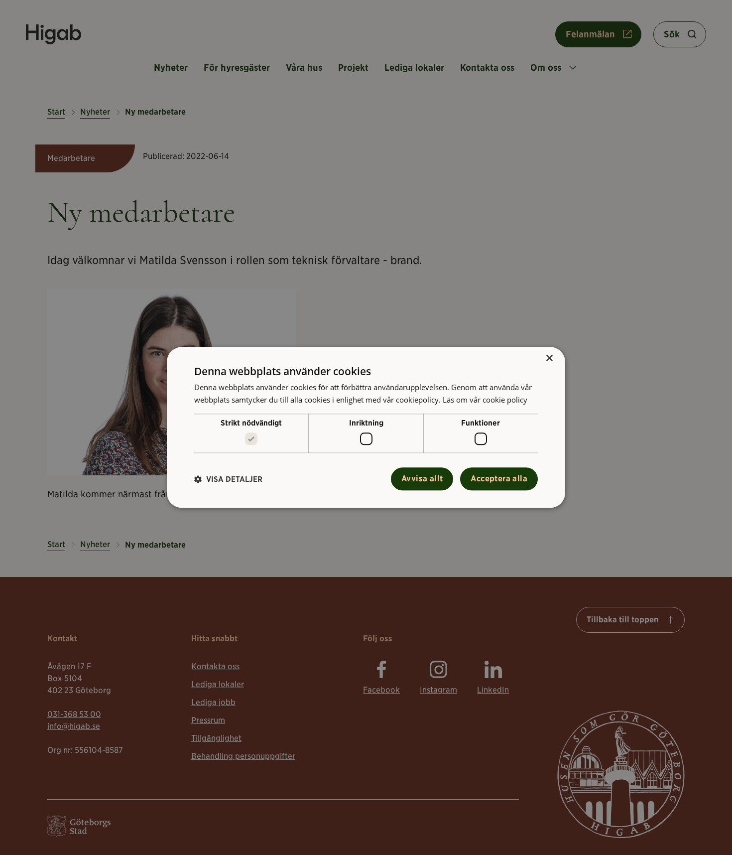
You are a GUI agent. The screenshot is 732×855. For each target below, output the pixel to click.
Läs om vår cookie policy (485, 400)
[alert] (366, 427)
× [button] (549, 358)
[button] (228, 479)
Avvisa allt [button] (422, 479)
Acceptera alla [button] (499, 479)
